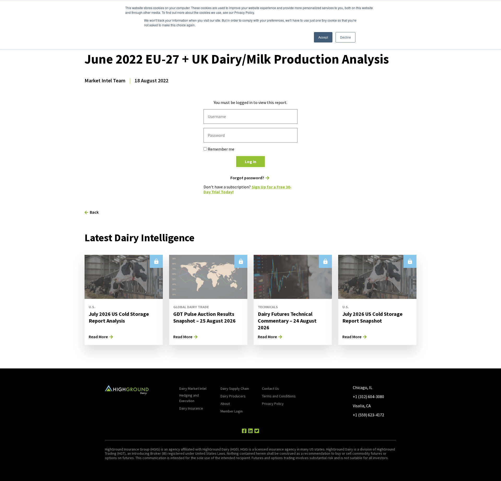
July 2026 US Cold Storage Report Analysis (119, 317)
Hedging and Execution (189, 398)
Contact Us (270, 388)
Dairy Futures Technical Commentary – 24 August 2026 (287, 321)
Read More (98, 336)
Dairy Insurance (191, 408)
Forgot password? (247, 177)
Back (94, 212)
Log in (250, 161)
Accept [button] (323, 37)
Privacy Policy (273, 403)
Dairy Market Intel (192, 388)
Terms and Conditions (279, 396)
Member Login (231, 411)
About (225, 403)
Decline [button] (345, 37)
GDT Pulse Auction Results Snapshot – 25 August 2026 (204, 317)
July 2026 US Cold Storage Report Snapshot (372, 317)
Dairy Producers (233, 396)
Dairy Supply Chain (234, 388)
